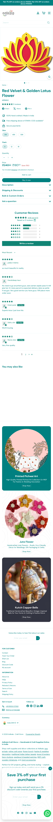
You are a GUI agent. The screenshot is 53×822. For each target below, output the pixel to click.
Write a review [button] (26, 243)
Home (4, 85)
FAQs (4, 680)
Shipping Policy (7, 694)
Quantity (5, 153)
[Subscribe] (39, 797)
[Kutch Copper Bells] (26, 582)
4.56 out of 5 (33, 218)
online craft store (15, 751)
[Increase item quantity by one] (12, 158)
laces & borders (43, 754)
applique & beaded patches (25, 757)
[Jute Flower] (26, 516)
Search (4, 691)
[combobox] (26, 22)
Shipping (14, 170)
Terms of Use (7, 688)
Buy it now (26, 180)
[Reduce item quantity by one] (4, 158)
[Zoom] (49, 77)
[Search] (48, 22)
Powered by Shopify (33, 734)
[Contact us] (47, 813)
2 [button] (25, 354)
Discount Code (7, 665)
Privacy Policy (7, 682)
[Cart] (43, 13)
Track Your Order (8, 656)
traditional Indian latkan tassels (23, 754)
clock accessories (29, 760)
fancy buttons (7, 757)
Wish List (5, 659)
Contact (5, 653)
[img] (7, 259)
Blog (3, 662)
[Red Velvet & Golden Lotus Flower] (17, 390)
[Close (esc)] (50, 768)
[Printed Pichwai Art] (26, 451)
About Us (5, 677)
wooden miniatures (9, 760)
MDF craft (41, 757)
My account (6, 667)
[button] (7, 104)
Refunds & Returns (9, 685)
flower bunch (28, 751)
